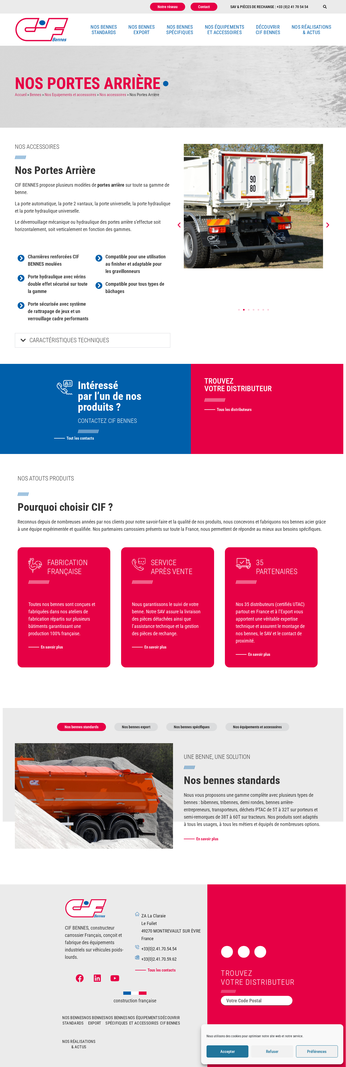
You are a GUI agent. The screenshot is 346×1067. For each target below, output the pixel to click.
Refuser (272, 1051)
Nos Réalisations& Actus (311, 29)
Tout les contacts (80, 438)
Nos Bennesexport (141, 29)
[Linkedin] (97, 978)
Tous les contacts (162, 970)
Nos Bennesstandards (104, 29)
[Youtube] (115, 978)
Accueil (20, 94)
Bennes (35, 94)
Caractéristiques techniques (69, 340)
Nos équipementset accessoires (224, 29)
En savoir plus (52, 647)
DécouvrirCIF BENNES (268, 29)
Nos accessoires (112, 94)
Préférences (317, 1051)
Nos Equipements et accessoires (70, 94)
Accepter (227, 1051)
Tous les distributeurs (234, 409)
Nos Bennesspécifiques (179, 29)
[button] (324, 7)
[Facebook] (80, 978)
